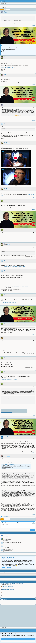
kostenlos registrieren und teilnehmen (11, 54)
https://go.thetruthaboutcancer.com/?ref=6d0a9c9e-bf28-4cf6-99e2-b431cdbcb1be (13, 266)
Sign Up (9, 567)
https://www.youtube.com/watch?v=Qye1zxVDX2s (9, 379)
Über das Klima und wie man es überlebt (7, 586)
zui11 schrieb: (3, 251)
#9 (34, 232)
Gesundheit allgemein (9, 550)
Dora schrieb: (3, 128)
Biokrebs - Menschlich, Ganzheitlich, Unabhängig (8, 464)
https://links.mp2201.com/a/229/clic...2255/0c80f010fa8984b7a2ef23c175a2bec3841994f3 (14, 286)
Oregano (4, 539)
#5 (34, 126)
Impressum (5, 631)
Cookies (9, 635)
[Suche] (35, 1)
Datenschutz (15, 631)
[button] (2, 522)
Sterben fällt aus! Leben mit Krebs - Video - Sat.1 (8, 67)
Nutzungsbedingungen (10, 631)
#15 (34, 340)
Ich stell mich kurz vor (5, 592)
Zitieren (34, 25)
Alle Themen (9, 539)
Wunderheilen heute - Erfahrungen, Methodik (8, 589)
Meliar (3, 550)
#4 (34, 107)
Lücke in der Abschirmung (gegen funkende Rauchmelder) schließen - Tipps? (12, 583)
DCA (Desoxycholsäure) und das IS (8, 549)
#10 (34, 247)
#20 (34, 458)
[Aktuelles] (33, 1)
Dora (2, 7)
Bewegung (3, 596)
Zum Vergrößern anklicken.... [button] (18, 115)
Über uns (2, 631)
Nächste (5, 9)
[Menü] (1, 1)
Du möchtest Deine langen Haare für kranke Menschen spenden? (12, 538)
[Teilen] (33, 15)
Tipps (22, 631)
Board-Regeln (19, 631)
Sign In (3, 567)
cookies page (14, 410)
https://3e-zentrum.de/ (5, 398)
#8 (34, 203)
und (5, 516)
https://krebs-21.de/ (16, 397)
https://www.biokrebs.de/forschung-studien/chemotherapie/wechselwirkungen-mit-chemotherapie (15, 487)
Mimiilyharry (33, 603)
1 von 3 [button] (2, 9)
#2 (34, 60)
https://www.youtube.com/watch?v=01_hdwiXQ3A (8, 302)
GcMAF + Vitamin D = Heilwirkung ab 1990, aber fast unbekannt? (12, 542)
